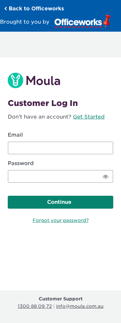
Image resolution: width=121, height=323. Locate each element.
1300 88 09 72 (35, 306)
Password (21, 163)
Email (15, 135)
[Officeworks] (83, 21)
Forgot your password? (61, 220)
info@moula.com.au (80, 306)
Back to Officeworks (35, 8)
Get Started (89, 117)
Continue (59, 202)
